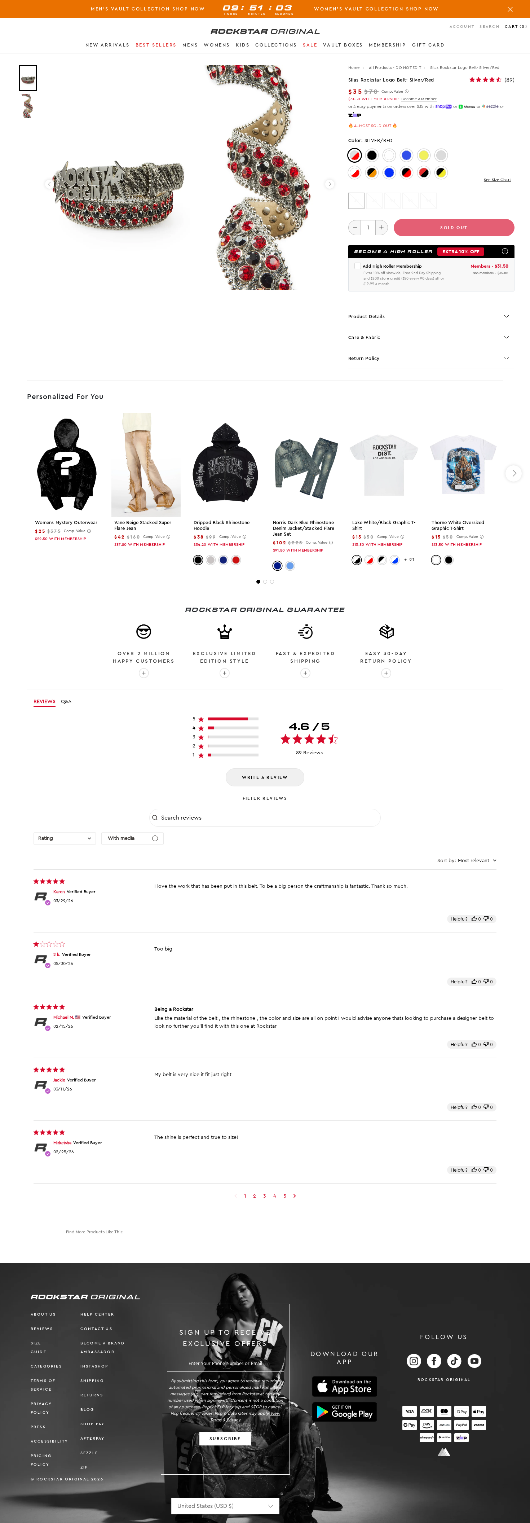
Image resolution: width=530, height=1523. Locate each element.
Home (354, 68)
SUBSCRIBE (225, 1438)
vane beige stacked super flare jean (142, 525)
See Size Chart (497, 180)
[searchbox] (270, 818)
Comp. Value (392, 91)
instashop (94, 1366)
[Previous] (49, 184)
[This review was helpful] (474, 919)
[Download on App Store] (344, 1386)
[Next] (329, 184)
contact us (96, 1329)
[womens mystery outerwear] (66, 465)
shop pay (92, 1424)
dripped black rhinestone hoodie (221, 525)
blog (87, 1410)
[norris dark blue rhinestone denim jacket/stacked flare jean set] (304, 465)
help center (97, 1314)
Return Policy (364, 358)
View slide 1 (258, 582)
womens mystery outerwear (66, 522)
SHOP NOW (189, 8)
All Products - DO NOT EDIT (395, 68)
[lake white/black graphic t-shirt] (384, 465)
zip (84, 1467)
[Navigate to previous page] (236, 1196)
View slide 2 (265, 582)
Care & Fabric (364, 337)
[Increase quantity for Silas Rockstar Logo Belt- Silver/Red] (381, 227)
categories (46, 1366)
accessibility (50, 1441)
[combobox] (65, 838)
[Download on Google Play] (344, 1412)
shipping (92, 1381)
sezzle (89, 1453)
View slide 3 (272, 582)
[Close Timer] (510, 9)
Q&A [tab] (66, 701)
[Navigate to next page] (295, 1196)
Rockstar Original (444, 1380)
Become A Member (419, 99)
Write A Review (265, 777)
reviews (42, 1329)
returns (91, 1395)
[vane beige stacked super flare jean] (146, 465)
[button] (108, 46)
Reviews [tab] (45, 701)
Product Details (366, 316)
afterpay (92, 1438)
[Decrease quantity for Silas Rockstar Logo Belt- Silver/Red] (354, 227)
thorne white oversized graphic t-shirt (458, 525)
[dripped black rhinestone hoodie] (225, 465)
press (38, 1427)
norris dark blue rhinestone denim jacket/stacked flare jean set (304, 528)
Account (462, 26)
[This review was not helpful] (486, 919)
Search (489, 26)
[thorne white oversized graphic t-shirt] (463, 465)
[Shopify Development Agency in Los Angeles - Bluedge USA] (444, 1452)
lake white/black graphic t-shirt (383, 525)
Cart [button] (516, 26)
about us (43, 1314)
